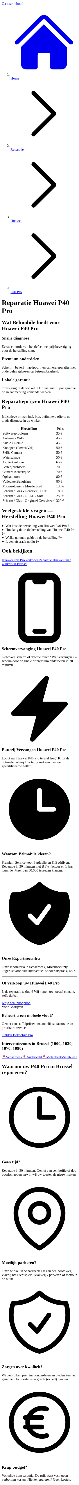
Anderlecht (32, 1057)
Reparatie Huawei (51, 560)
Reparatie (17, 149)
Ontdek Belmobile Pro (17, 1035)
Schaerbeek (12, 1057)
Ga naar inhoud (12, 3)
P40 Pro (16, 292)
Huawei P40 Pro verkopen (20, 560)
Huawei (16, 221)
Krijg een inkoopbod (16, 1003)
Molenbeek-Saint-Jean (59, 1057)
